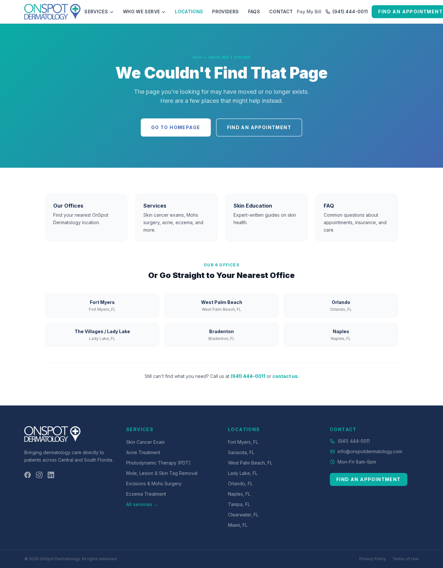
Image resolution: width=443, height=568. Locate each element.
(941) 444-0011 (350, 11)
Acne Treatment (143, 452)
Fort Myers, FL (243, 442)
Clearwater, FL (243, 514)
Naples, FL (239, 494)
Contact (281, 11)
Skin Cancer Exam (145, 442)
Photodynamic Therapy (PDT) (158, 462)
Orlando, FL (240, 483)
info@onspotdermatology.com (370, 451)
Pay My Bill (309, 11)
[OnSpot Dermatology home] (52, 11)
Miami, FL (237, 525)
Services (96, 11)
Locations (189, 11)
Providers (225, 11)
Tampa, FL (239, 504)
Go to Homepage (175, 127)
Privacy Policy (372, 558)
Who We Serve (141, 11)
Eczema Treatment (146, 494)
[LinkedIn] (51, 475)
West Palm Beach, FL (250, 462)
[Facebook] (27, 475)
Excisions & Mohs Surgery (154, 483)
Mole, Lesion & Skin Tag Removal (162, 473)
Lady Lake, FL (242, 473)
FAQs (254, 11)
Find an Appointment (259, 127)
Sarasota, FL (241, 452)
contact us (285, 376)
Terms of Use (405, 558)
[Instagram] (39, 475)
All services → (142, 504)
